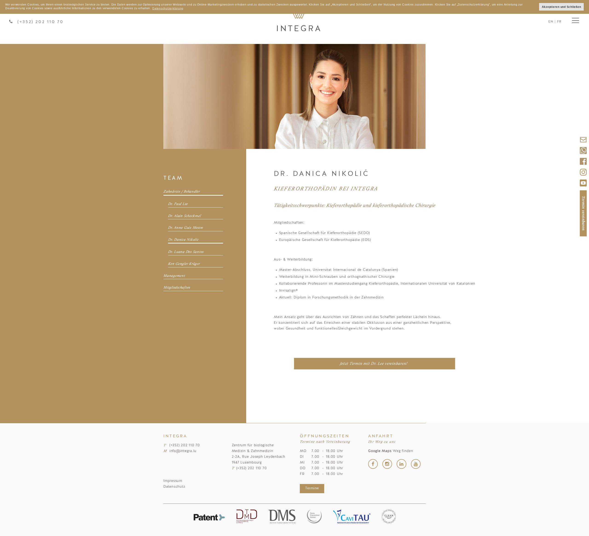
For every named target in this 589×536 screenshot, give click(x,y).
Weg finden (390, 451)
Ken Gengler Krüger (184, 264)
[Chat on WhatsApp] (583, 155)
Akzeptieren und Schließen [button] (561, 6)
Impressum (172, 481)
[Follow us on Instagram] (583, 177)
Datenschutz (174, 487)
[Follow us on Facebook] (583, 166)
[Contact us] (583, 144)
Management (174, 276)
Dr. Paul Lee (178, 204)
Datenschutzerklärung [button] (167, 8)
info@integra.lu (182, 451)
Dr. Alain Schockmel (184, 216)
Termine (312, 488)
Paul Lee (298, 22)
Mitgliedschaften (176, 288)
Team (173, 178)
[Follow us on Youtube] (583, 188)
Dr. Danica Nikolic (183, 240)
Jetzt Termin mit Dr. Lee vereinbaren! (373, 364)
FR (559, 21)
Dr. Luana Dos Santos (186, 252)
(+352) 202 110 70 (40, 22)
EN (550, 21)
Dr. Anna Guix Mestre (185, 228)
